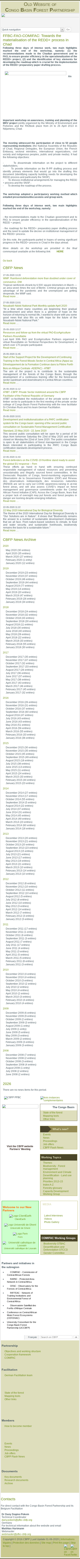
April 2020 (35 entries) (18, 553)
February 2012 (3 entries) (20, 916)
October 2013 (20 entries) (20, 844)
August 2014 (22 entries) (19, 805)
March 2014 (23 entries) (19, 822)
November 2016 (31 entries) (21, 705)
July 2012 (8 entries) (17, 899)
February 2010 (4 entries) (20, 1000)
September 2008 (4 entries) (21, 1064)
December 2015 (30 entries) (21, 747)
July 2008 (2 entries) (17, 1071)
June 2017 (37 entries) (18, 676)
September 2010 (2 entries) (21, 983)
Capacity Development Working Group (56, 1193)
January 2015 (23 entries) (20, 783)
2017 (6, 652)
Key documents (13, 1476)
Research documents (16, 1480)
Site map (46, 1542)
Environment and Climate (57, 1172)
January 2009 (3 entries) (19, 1045)
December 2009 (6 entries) (21, 1012)
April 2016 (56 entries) (18, 728)
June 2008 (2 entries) (18, 1074)
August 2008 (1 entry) (18, 1067)
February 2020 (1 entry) (19, 560)
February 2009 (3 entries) (20, 1042)
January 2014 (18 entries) (20, 828)
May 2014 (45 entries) (18, 815)
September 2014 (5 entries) (21, 802)
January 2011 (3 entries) (19, 964)
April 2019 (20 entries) (18, 592)
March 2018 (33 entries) (19, 640)
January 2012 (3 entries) (19, 919)
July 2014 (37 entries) (18, 809)
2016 (6, 698)
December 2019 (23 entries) (21, 572)
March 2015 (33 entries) (19, 776)
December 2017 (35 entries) (21, 656)
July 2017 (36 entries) (18, 673)
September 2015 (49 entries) (22, 757)
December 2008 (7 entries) (21, 1054)
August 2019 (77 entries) (19, 585)
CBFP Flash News (53, 1147)
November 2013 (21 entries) (21, 841)
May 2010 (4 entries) (17, 990)
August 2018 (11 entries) (19, 624)
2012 (6, 879)
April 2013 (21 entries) (18, 864)
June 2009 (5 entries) (18, 1032)
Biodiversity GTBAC (54, 1243)
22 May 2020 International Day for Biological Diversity (33, 510)
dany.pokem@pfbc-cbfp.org (17, 1520)
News (46, 1137)
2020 (6, 546)
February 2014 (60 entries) (20, 825)
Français (32, 1337)
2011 (5, 924)
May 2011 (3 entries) (17, 951)
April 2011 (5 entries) (17, 954)
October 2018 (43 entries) (20, 618)
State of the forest (52, 1112)
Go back (7, 260)
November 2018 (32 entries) (21, 614)
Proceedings (50, 1141)
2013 (6, 833)
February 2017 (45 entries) (20, 689)
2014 (6, 788)
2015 (6, 743)
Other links (49, 1119)
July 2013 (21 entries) (18, 854)
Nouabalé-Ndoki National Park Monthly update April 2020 (35, 305)
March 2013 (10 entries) (19, 867)
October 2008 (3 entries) (19, 1061)
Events (47, 1134)
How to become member (18, 1426)
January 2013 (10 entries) (20, 873)
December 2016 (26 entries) (21, 702)
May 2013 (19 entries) (18, 860)
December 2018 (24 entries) (21, 611)
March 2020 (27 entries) (19, 556)
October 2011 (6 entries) (19, 935)
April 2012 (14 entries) (18, 909)
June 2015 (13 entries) (18, 767)
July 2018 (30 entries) (18, 627)
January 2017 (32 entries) (20, 692)
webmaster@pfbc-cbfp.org (16, 1534)
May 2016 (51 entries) (18, 725)
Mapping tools (51, 1115)
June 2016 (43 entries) (18, 721)
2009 (6, 1008)
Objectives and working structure (23, 1351)
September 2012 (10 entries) (22, 893)
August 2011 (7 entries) (19, 941)
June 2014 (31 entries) (18, 812)
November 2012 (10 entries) (21, 886)
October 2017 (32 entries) (20, 663)
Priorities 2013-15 (53, 1181)
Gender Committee (54, 1253)
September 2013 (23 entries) (22, 847)
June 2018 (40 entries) (18, 631)
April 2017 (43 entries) (18, 682)
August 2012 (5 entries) (19, 896)
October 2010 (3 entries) (19, 980)
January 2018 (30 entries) (20, 647)
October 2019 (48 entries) (20, 579)
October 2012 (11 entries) (20, 890)
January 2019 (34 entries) (20, 602)
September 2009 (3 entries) (21, 1022)
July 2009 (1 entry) (16, 1029)
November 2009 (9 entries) (21, 1016)
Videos (48, 1218)
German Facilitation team (18, 1375)
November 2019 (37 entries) (21, 576)
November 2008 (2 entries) (21, 1058)
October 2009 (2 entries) (19, 1019)
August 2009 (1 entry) (18, 1025)
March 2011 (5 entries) (18, 958)
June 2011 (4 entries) (17, 948)
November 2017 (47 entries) (21, 660)
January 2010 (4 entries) (19, 1003)
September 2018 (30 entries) (22, 621)
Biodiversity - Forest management (54, 1167)
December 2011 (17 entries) (21, 928)
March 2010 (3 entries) (18, 996)
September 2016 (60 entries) (22, 712)
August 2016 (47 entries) (19, 715)
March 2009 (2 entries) (18, 1038)
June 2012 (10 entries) (18, 903)
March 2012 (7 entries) (18, 912)
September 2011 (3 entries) (21, 938)
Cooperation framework (18, 1354)
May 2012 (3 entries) (17, 906)
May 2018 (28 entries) (18, 634)
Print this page (61, 1542)
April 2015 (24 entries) (18, 773)
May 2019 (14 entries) (18, 589)
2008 (6, 1050)
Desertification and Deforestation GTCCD (55, 1248)
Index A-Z (48, 1184)
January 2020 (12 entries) (20, 563)
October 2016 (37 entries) (20, 708)
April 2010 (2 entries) (17, 993)
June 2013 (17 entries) (18, 857)
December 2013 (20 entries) (21, 838)
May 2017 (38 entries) (18, 679)
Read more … (11, 296)
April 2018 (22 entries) (18, 637)
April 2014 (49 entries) (18, 818)
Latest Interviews (53, 1215)
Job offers (48, 1144)
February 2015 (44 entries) (20, 780)
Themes (47, 1162)
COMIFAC (10, 1357)
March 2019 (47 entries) (19, 595)
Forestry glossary (52, 1188)
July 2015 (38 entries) (18, 763)
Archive (9, 1483)
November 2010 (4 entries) (21, 977)
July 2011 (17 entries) (18, 945)
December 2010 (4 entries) (21, 974)
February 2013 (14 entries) (20, 870)
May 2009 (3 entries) (17, 1035)
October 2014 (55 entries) (20, 799)
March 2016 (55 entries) (19, 731)
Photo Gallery (51, 1222)
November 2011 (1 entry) (19, 932)
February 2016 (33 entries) (20, 734)
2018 (6, 607)
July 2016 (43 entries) (18, 718)
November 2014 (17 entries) (21, 796)
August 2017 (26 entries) (19, 669)
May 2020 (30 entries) (18, 550)
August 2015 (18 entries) (19, 760)
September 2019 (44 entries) (22, 582)
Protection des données (26, 1542)
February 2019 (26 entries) (20, 598)
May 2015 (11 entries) (18, 770)
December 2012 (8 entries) (21, 883)
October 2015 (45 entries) (20, 754)
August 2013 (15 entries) (19, 851)
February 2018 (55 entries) (20, 644)
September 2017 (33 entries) (22, 666)
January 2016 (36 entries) (20, 738)
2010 (6, 969)
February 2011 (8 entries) (20, 961)
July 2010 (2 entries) (17, 987)
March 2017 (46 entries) (19, 686)
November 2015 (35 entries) (21, 750)
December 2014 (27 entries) (21, 792)
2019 (6, 568)
